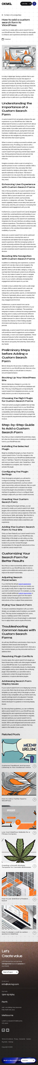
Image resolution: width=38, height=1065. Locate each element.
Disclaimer (22, 1039)
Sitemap (10, 1042)
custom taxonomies (25, 593)
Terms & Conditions (7, 1039)
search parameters (25, 584)
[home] (7, 4)
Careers (28, 1039)
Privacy (16, 1039)
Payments (4, 1042)
